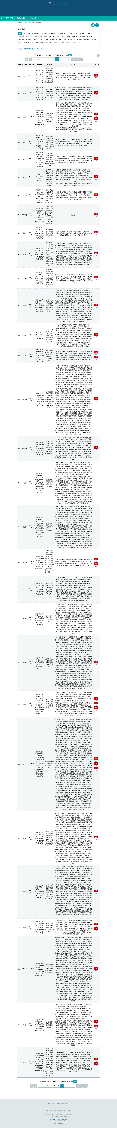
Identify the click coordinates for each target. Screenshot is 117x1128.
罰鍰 (76, 33)
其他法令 (69, 33)
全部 (20, 33)
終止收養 (61, 43)
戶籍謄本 (93, 39)
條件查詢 (98, 55)
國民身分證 (71, 39)
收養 (67, 43)
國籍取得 (28, 39)
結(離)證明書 (61, 33)
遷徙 (37, 43)
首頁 (26, 22)
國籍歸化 (82, 36)
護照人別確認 (36, 33)
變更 (58, 36)
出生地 (73, 43)
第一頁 (26, 59)
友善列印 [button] (93, 25)
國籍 (34, 39)
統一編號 (79, 39)
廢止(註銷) (52, 36)
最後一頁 (81, 59)
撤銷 (45, 36)
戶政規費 (81, 33)
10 (68, 59)
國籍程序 (89, 36)
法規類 (35, 36)
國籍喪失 (21, 39)
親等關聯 (44, 33)
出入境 (40, 39)
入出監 (46, 39)
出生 (78, 43)
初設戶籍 (26, 43)
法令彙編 (34, 18)
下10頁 (73, 59)
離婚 (41, 43)
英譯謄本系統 (21, 18)
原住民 (52, 39)
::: (16, 22)
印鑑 (64, 39)
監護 (51, 43)
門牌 (20, 43)
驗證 (40, 36)
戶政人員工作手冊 (7, 18)
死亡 (32, 43)
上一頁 (30, 59)
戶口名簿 (86, 39)
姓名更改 (58, 39)
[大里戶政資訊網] (58, 5)
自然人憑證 (52, 33)
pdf (96, 77)
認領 (55, 43)
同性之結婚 (27, 33)
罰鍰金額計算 (106, 23)
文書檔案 (89, 33)
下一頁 (77, 59)
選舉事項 (21, 36)
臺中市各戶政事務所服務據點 (58, 1120)
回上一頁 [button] (97, 25)
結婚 (46, 43)
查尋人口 (75, 36)
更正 (63, 36)
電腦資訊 (28, 36)
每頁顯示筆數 (57, 55)
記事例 (68, 36)
